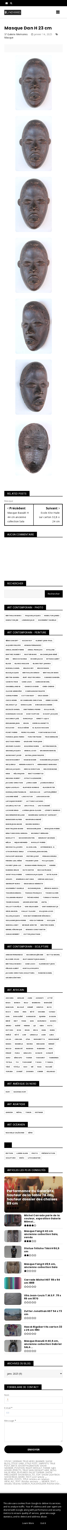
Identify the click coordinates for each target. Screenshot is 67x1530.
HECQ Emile (10, 764)
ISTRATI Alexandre (32, 778)
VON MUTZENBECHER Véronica (37, 916)
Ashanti (40, 998)
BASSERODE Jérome (34, 955)
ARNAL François (35, 650)
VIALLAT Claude (28, 911)
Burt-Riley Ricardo (32, 677)
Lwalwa (18, 1039)
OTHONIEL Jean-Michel (37, 851)
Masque (8, 37)
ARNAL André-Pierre (15, 650)
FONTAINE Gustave (47, 732)
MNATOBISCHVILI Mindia (16, 833)
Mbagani (40, 1044)
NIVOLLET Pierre (38, 842)
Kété (17, 1035)
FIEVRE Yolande (28, 732)
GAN (32, 1021)
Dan (8, 1016)
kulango (51, 1071)
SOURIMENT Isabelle (47, 620)
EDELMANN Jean (13, 723)
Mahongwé (53, 1039)
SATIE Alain (52, 874)
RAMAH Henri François (35, 865)
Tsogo (38, 1062)
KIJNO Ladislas (12, 787)
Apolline (50, 650)
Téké (8, 1067)
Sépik (30, 1133)
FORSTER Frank (35, 737)
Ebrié (8, 1021)
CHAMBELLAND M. (13, 686)
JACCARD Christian (14, 783)
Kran (27, 1030)
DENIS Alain (26, 705)
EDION (26, 723)
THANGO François (33, 893)
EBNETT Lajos (42, 718)
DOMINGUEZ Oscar (14, 714)
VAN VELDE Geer (31, 906)
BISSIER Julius (37, 659)
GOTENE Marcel (50, 746)
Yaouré (48, 1067)
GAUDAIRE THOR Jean (33, 741)
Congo (52, 1012)
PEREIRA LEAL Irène (14, 861)
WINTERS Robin (47, 925)
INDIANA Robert (13, 778)
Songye (38, 1053)
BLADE (8, 663)
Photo (35, 1153)
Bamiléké (48, 1002)
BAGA (8, 1002)
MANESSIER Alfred (14, 819)
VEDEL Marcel (12, 911)
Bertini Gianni (12, 677)
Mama (8, 1044)
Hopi (8, 1092)
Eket (16, 1021)
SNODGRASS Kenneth (33, 883)
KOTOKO (9, 1030)
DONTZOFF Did (32, 714)
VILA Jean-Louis (46, 911)
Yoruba (9, 1071)
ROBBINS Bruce (12, 870)
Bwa (25, 1012)
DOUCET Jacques (50, 714)
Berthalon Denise (31, 673)
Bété (32, 1012)
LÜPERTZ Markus (52, 810)
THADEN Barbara (13, 893)
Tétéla (16, 1067)
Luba (51, 1035)
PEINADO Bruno (49, 856)
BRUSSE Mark (43, 668)
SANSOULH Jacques (34, 874)
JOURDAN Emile (47, 783)
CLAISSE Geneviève (14, 691)
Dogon (52, 1016)
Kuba (44, 1030)
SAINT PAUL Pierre (14, 874)
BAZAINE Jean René (48, 654)
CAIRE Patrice (12, 682)
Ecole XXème (23, 728)
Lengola (34, 1035)
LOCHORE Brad (12, 810)
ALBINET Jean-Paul (44, 640)
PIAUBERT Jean (32, 861)
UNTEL (44, 902)
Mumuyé (19, 1048)
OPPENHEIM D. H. (47, 847)
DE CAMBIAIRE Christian (31, 700)
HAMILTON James (51, 615)
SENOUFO (27, 1053)
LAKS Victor (27, 796)
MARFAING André (33, 819)
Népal (19, 1112)
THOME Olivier (52, 893)
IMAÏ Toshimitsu (35, 773)
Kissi (19, 1030)
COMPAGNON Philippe (35, 691)
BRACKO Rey (28, 668)
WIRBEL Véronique (14, 929)
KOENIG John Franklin (16, 792)
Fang (23, 1021)
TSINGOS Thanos (51, 897)
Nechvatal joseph (14, 847)
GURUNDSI (41, 1021)
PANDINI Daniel (45, 973)
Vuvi (25, 1067)
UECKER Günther (30, 902)
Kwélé (8, 1035)
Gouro (53, 1021)
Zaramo (30, 1071)
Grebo (8, 1025)
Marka (30, 1044)
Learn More (28, 1523)
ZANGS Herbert (13, 934)
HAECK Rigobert (13, 760)
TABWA (29, 1058)
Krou (35, 1030)
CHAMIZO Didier (32, 686)
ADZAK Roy (27, 640)
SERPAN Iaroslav (45, 879)
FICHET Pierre (12, 732)
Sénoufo (18, 1058)
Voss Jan (51, 920)
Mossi (8, 1048)
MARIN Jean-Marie (14, 824)
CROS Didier (43, 695)
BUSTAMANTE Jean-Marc (34, 959)
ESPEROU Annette (40, 723)
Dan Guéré (18, 1016)
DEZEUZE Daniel (13, 709)
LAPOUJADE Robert (14, 801)
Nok (51, 1048)
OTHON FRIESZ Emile (15, 851)
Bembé (30, 1007)
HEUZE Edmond (50, 769)
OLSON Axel (31, 847)
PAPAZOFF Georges (14, 856)
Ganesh (9, 1112)
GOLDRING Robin (31, 746)
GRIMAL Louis (30, 750)
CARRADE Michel (42, 682)
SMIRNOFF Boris (13, 883)
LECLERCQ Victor (13, 806)
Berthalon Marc (13, 615)
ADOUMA (10, 998)
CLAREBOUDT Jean (47, 964)
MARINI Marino (33, 824)
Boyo (49, 1007)
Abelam (20, 998)
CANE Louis (27, 682)
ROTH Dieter (28, 870)
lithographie (34, 1158)
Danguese (31, 1016)
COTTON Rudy (27, 695)
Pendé (8, 1053)
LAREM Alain (22, 1153)
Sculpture (10, 1158)
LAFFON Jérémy (50, 792)
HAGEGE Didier (30, 760)
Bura (16, 1012)
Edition (9, 1153)
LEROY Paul (29, 806)
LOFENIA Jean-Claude (31, 810)
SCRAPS (9, 879)
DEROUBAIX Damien (43, 705)
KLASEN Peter (49, 787)
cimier (40, 1071)
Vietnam (39, 1112)
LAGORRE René (12, 796)
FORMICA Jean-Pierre (15, 737)
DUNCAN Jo (28, 718)
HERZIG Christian (32, 769)
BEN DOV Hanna (20, 659)
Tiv (17, 1062)
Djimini (42, 1016)
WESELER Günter (29, 925)
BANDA (17, 1002)
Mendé (51, 1044)
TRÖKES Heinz (33, 897)
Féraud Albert (12, 968)
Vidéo (21, 1158)
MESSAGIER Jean (34, 828)
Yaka (39, 1067)
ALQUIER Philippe (13, 645)
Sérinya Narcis (51, 888)
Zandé (19, 1071)
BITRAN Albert (53, 659)
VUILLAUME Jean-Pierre (16, 920)
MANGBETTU (39, 1039)
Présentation (48, 1153)
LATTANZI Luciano (34, 801)
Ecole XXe (10, 728)
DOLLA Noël (49, 709)
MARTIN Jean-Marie (14, 828)
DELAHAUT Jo (11, 705)
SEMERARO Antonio (25, 879)
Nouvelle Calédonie (15, 1133)
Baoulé (20, 1007)
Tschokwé (27, 1062)
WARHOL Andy (12, 925)
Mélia (8, 842)
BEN (7, 659)
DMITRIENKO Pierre (32, 709)
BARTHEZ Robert (13, 654)
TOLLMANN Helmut (14, 897)
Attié (50, 998)
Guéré (17, 1025)
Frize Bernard (51, 737)
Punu (17, 1053)
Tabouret (40, 1058)
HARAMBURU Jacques (49, 760)
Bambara (36, 1002)
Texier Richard (12, 902)
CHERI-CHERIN (48, 686)
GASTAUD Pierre (13, 741)
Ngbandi (41, 1048)
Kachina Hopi (20, 1092)
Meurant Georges (46, 838)
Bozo (8, 1012)
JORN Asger (31, 783)
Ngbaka (29, 1048)
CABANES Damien (51, 677)
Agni (30, 998)
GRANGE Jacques (13, 750)
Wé (32, 1067)
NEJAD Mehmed (20, 842)
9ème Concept (12, 640)
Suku (8, 1058)
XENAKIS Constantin (35, 929)
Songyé (49, 1053)
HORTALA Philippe (31, 968)
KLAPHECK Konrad (31, 787)
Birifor (40, 1007)
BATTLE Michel (53, 955)
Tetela (9, 1062)
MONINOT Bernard (39, 833)
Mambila (19, 1044)
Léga (28, 1039)
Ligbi (43, 1035)
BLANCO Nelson (22, 663)
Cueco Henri (11, 700)
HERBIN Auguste (26, 764)
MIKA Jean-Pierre (52, 828)
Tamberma (54, 1058)
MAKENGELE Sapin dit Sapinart (42, 815)
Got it (43, 1523)
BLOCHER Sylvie (12, 959)
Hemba (27, 1025)
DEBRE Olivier (52, 700)
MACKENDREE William (15, 815)
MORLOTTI (10, 838)
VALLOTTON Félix (13, 906)
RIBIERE (52, 865)
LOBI (24, 1035)
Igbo (42, 1025)
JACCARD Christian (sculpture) (20, 973)
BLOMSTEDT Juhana (42, 663)
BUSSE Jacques (12, 673)
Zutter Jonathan (31, 934)
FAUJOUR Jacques (33, 615)
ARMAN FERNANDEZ (32, 645)
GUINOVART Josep (13, 755)
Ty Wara (49, 1062)
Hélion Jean (19, 773)
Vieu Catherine (36, 920)
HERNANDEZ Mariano (47, 764)
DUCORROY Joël (12, 718)
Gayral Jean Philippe (34, 755)
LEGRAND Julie (28, 620)
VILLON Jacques (13, 916)
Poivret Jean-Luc (13, 865)
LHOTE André (44, 806)
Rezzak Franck (44, 870)
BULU (26, 1002)
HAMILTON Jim (12, 620)
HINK (8, 773)
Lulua (8, 1039)
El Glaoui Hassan (40, 728)
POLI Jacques (48, 861)
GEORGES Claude (13, 746)
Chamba (41, 1012)
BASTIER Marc (30, 654)
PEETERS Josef (32, 856)
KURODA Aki (35, 792)
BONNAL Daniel (13, 668)
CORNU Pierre (12, 695)
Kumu (52, 1030)
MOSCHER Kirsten (27, 838)
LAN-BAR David (43, 796)
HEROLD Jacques (13, 769)
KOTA (49, 1025)
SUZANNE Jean (34, 888)
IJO (35, 1025)
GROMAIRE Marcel (48, 750)
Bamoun (10, 1007)
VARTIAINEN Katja (50, 906)
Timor (28, 1112)
